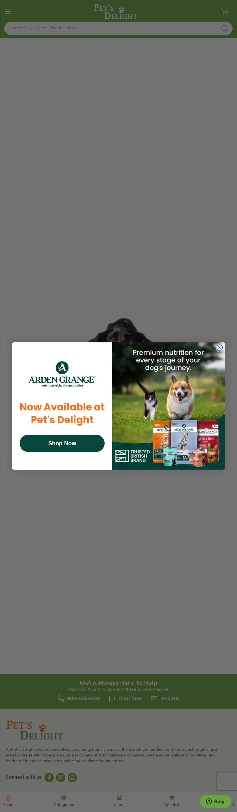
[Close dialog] (220, 347)
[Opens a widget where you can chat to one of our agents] (215, 802)
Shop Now (62, 443)
